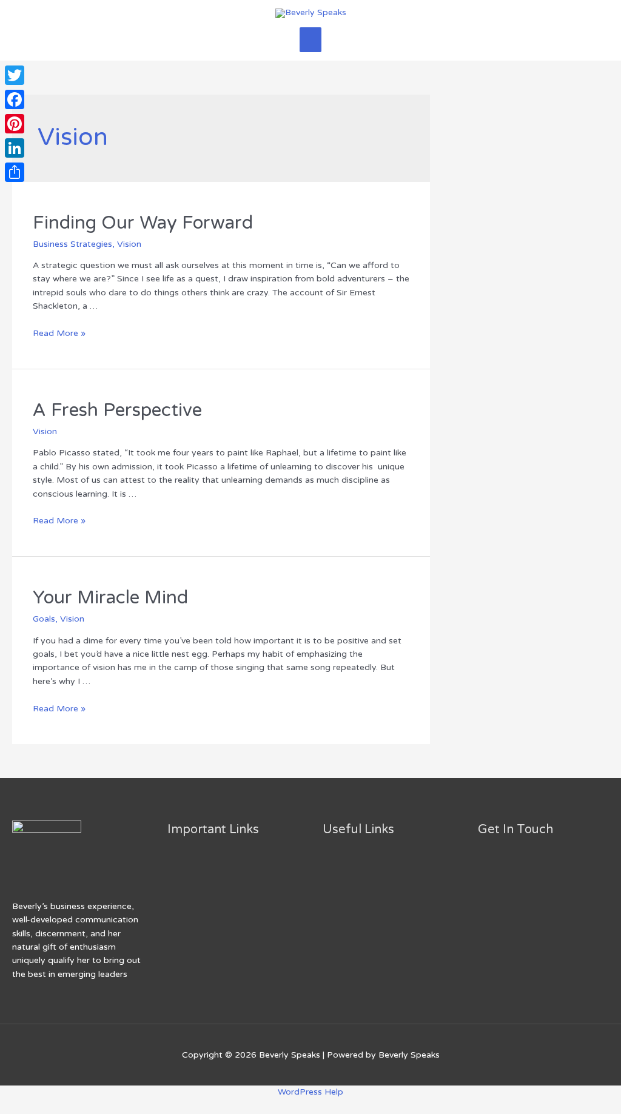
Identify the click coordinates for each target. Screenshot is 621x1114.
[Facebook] (14, 99)
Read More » (59, 333)
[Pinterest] (14, 124)
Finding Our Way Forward (143, 223)
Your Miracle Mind (110, 597)
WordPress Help (310, 1092)
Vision (129, 244)
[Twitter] (14, 75)
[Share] (14, 172)
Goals (44, 619)
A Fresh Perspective (117, 410)
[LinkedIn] (14, 148)
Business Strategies (72, 244)
